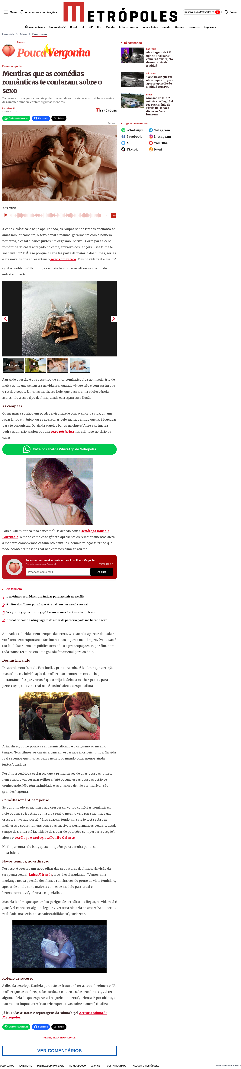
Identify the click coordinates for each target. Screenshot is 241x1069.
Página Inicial (8, 34)
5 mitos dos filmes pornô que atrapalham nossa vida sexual (47, 604)
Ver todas (104, 564)
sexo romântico (63, 259)
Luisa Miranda (40, 874)
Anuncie (95, 1066)
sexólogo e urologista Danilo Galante (44, 837)
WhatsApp (135, 130)
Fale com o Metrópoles (145, 1066)
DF (83, 26)
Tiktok (132, 149)
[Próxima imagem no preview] (114, 319)
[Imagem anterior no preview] (5, 319)
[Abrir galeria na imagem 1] (59, 318)
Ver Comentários (59, 1050)
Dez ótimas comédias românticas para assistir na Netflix (45, 596)
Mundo (110, 26)
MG (99, 26)
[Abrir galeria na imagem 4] (80, 365)
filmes (47, 1037)
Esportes (193, 26)
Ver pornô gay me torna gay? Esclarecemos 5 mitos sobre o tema (50, 612)
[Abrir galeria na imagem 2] (35, 365)
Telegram (162, 130)
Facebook (134, 136)
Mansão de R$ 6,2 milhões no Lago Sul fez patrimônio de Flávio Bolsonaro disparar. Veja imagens (159, 106)
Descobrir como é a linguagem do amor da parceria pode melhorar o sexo (56, 620)
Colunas (23, 34)
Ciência (179, 26)
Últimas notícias (35, 26)
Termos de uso (77, 1066)
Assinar (102, 572)
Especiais (210, 26)
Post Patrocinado (116, 1066)
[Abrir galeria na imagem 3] (57, 365)
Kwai (158, 149)
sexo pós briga (62, 431)
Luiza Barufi (8, 108)
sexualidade (68, 1037)
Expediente (25, 1066)
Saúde (166, 26)
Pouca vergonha (39, 34)
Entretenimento (128, 26)
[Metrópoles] (120, 12)
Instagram (162, 136)
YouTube (161, 143)
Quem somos (7, 1066)
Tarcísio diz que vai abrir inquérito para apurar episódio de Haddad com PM (159, 82)
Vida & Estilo (150, 26)
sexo (56, 1037)
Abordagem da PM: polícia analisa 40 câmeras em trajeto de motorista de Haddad (159, 59)
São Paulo (151, 49)
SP (91, 26)
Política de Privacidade (50, 1066)
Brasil (73, 26)
